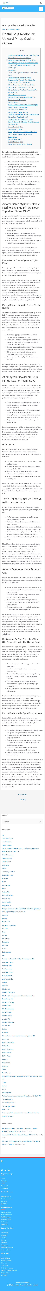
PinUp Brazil (6, 1046)
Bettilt (4, 882)
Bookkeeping (6, 885)
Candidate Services (6, 1199)
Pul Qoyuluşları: (13, 102)
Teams (4, 1086)
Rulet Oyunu (12, 70)
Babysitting (4, 1232)
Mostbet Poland (7, 1012)
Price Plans (4, 1224)
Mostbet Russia (7, 1015)
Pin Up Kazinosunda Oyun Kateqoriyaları (21, 85)
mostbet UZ (6, 1019)
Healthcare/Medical (7, 1247)
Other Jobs (4, 1263)
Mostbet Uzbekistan (8, 1022)
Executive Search (6, 1219)
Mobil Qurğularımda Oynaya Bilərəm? (20, 144)
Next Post (22, 800)
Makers (4, 982)
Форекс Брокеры (7, 1116)
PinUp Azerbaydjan (8, 1042)
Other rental (4, 1265)
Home (3, 1178)
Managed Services (6, 1214)
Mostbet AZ (6, 989)
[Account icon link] (41, 3)
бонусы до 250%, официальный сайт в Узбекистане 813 (20, 1113)
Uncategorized (7, 29)
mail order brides (7, 979)
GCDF (3, 1183)
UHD (4, 1089)
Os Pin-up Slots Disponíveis (17, 100)
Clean (4, 888)
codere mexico (6, 902)
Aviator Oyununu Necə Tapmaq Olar (19, 77)
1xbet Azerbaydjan (8, 855)
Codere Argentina (7, 895)
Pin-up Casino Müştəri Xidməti (18, 112)
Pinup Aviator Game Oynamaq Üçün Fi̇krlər (22, 60)
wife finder (5, 1109)
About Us (4, 1181)
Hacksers (5, 945)
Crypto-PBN (6, 922)
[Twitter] (5, 1170)
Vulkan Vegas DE (7, 1099)
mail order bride (7, 976)
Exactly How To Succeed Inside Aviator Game (22, 132)
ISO (3, 955)
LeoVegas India (7, 965)
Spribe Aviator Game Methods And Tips (20, 87)
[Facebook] (2, 1170)
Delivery (3, 1237)
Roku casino (6, 1063)
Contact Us (4, 1188)
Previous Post (22, 794)
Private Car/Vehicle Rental (9, 1270)
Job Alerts (4, 1201)
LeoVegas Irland (7, 969)
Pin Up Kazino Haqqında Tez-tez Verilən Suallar (23, 63)
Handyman (4, 1245)
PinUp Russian (6, 1052)
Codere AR (5, 892)
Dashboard (4, 1222)
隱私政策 (26, 1282)
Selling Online (5, 1273)
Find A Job (4, 1204)
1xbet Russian (6, 862)
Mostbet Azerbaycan (8, 992)
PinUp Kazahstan (7, 1049)
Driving (3, 1240)
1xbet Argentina (7, 842)
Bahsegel (5, 878)
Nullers (4, 1029)
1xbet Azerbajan (7, 845)
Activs (4, 868)
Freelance (4, 1242)
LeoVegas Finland (7, 962)
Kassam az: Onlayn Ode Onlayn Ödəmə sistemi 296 (18, 959)
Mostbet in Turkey (8, 1002)
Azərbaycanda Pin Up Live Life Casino (20, 119)
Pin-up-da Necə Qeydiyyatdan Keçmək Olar (22, 97)
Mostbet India (6, 1005)
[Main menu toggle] (41, 9)
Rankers (4, 1059)
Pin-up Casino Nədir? (15, 139)
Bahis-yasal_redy (7, 875)
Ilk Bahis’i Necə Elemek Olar (17, 109)
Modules (5, 986)
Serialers (5, 1066)
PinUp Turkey (6, 1056)
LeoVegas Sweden (7, 972)
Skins (4, 1069)
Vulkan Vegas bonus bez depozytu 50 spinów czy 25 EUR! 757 (21, 1096)
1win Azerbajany (7, 838)
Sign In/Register (6, 1196)
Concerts (5, 915)
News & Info (6, 1026)
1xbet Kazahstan (7, 858)
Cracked (4, 918)
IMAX (4, 949)
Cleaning (4, 1235)
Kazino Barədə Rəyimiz (15, 127)
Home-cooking (5, 1250)
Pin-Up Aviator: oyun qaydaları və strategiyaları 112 (18, 1036)
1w (3, 835)
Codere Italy (6, 898)
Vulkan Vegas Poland (8, 1103)
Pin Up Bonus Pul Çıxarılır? (17, 95)
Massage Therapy (6, 1260)
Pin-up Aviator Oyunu (15, 129)
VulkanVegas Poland (8, 1106)
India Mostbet (6, 952)
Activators (5, 865)
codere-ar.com (6, 905)
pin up (39, 295)
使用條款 (19, 1282)
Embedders (5, 938)
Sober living (6, 1073)
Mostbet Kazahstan (8, 1009)
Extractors (5, 942)
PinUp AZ (5, 1039)
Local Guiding (5, 1258)
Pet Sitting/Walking (7, 1268)
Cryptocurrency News (9, 925)
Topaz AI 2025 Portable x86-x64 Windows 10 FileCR (18, 1135)
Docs (3, 932)
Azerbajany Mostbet (8, 872)
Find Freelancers (6, 1217)
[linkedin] (9, 1170)
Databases (5, 928)
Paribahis (5, 1032)
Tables (4, 1082)
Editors (4, 935)
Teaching (4, 1275)
